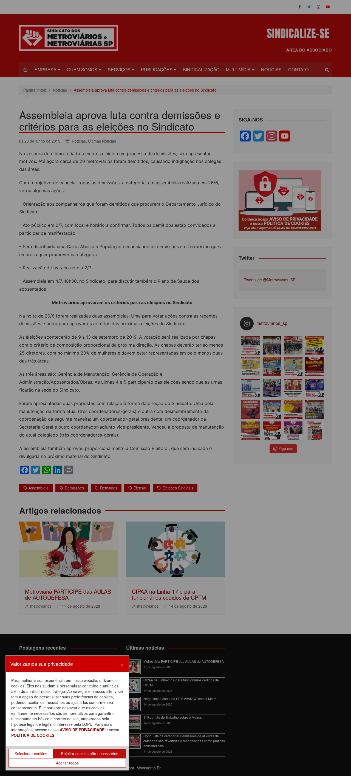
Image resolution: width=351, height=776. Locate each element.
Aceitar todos (67, 763)
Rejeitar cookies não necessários (89, 753)
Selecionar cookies (31, 753)
